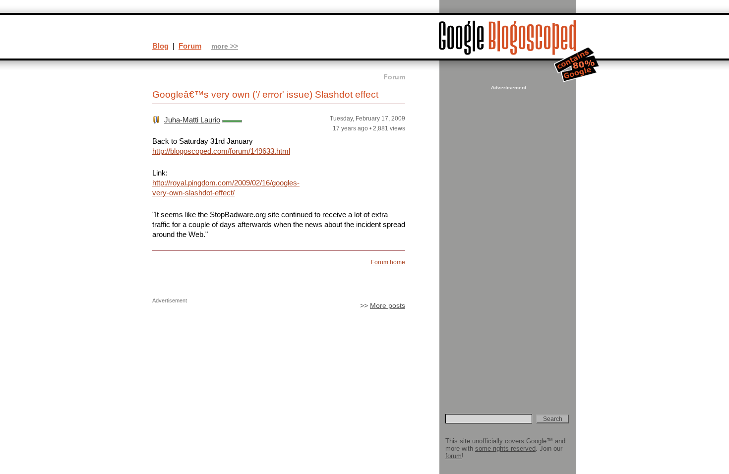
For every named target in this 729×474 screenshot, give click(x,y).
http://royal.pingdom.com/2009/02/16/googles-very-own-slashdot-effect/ (226, 187)
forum (453, 456)
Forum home (388, 262)
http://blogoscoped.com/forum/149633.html (221, 151)
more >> (224, 46)
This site (457, 441)
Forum (190, 46)
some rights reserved (505, 448)
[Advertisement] (507, 241)
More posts (387, 305)
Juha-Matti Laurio (192, 120)
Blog (160, 46)
